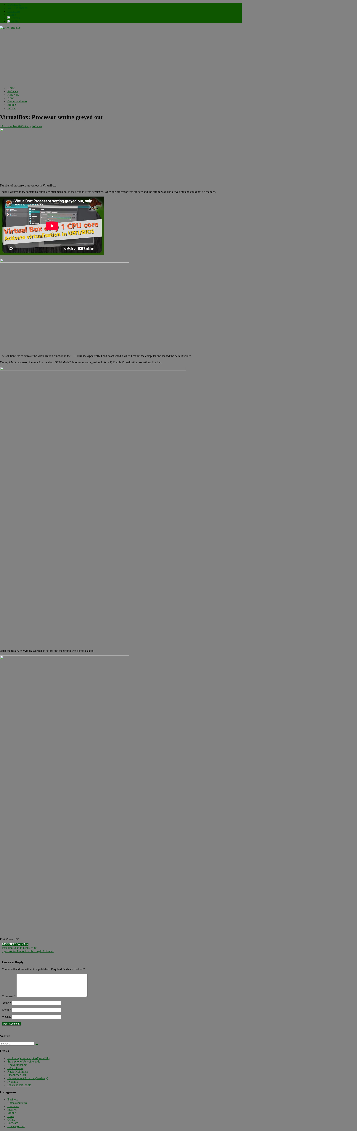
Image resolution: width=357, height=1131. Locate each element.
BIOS (5, 944)
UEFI (12, 944)
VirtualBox (21, 944)
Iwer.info (12, 1081)
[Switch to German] (13, 18)
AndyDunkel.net (17, 1064)
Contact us (13, 11)
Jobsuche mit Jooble (19, 1085)
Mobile (11, 104)
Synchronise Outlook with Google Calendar (28, 951)
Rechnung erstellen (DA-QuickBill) (28, 1058)
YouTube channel (17, 7)
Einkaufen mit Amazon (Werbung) (27, 1078)
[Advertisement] (120, 57)
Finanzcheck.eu (16, 1074)
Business (12, 1099)
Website (6, 1016)
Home (11, 88)
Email (6, 1009)
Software (12, 91)
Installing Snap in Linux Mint (19, 947)
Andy (27, 126)
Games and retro (17, 101)
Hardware (13, 94)
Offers (11, 1119)
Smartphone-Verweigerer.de (23, 1061)
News (10, 98)
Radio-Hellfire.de (17, 1071)
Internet (11, 108)
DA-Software (15, 1068)
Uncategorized (16, 1126)
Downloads (14, 4)
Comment (9, 996)
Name (6, 1002)
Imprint (11, 14)
